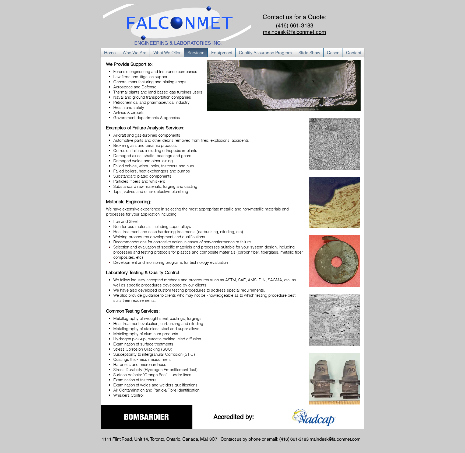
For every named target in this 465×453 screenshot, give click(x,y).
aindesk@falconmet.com (336, 439)
